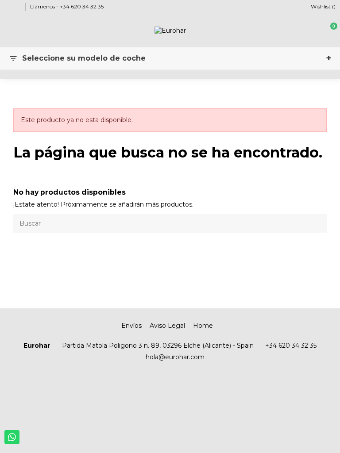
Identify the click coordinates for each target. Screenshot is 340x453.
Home (203, 326)
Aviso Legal (167, 326)
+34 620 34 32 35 (291, 345)
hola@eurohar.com (175, 357)
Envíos (131, 326)
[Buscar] (318, 223)
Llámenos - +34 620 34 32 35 (67, 6)
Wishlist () (322, 6)
